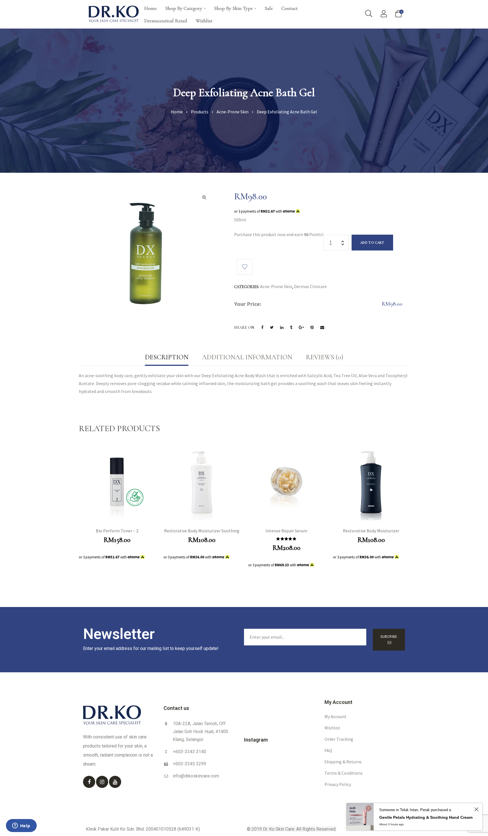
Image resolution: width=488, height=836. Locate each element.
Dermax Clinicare (310, 286)
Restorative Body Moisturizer (371, 530)
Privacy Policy (337, 784)
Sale (269, 8)
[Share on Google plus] (301, 328)
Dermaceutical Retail (165, 21)
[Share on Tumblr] (291, 328)
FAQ (328, 750)
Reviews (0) (324, 357)
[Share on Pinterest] (312, 328)
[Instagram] (102, 782)
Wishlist (204, 21)
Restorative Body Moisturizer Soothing (201, 530)
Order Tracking (338, 739)
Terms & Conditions (343, 773)
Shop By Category (183, 8)
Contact (289, 8)
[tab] (166, 357)
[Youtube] (115, 782)
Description (166, 357)
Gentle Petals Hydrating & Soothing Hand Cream (425, 817)
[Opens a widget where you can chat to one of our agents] (21, 826)
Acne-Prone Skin (276, 286)
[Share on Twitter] (272, 328)
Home (150, 8)
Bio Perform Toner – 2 (117, 530)
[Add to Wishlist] (245, 267)
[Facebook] (89, 782)
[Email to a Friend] (322, 328)
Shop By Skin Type (233, 8)
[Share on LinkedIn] (282, 328)
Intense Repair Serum (286, 530)
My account (335, 716)
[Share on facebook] (262, 328)
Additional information (247, 357)
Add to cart (372, 243)
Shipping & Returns (343, 761)
